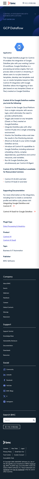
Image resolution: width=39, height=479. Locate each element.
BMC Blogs (9, 391)
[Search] (34, 420)
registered (6, 470)
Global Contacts (8, 307)
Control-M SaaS (9, 240)
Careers (5, 302)
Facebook (9, 380)
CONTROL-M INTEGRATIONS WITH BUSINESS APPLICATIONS (15, 15)
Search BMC (9, 414)
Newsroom (6, 317)
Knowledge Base (8, 336)
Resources (6, 355)
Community (9, 369)
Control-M (7, 236)
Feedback (6, 298)
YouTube (9, 385)
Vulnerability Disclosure (10, 341)
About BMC (6, 283)
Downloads (6, 350)
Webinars (6, 293)
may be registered (18, 470)
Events (5, 288)
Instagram (9, 401)
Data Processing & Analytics (14, 226)
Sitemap (5, 312)
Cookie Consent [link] (19, 455)
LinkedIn (9, 375)
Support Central (8, 331)
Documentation (8, 345)
